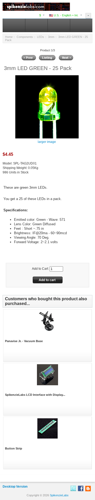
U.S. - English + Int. (65, 15)
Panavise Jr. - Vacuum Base (24, 341)
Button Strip (13, 448)
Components (25, 36)
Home (9, 36)
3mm (51, 36)
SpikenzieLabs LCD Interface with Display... (35, 394)
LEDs (40, 36)
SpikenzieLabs (59, 495)
